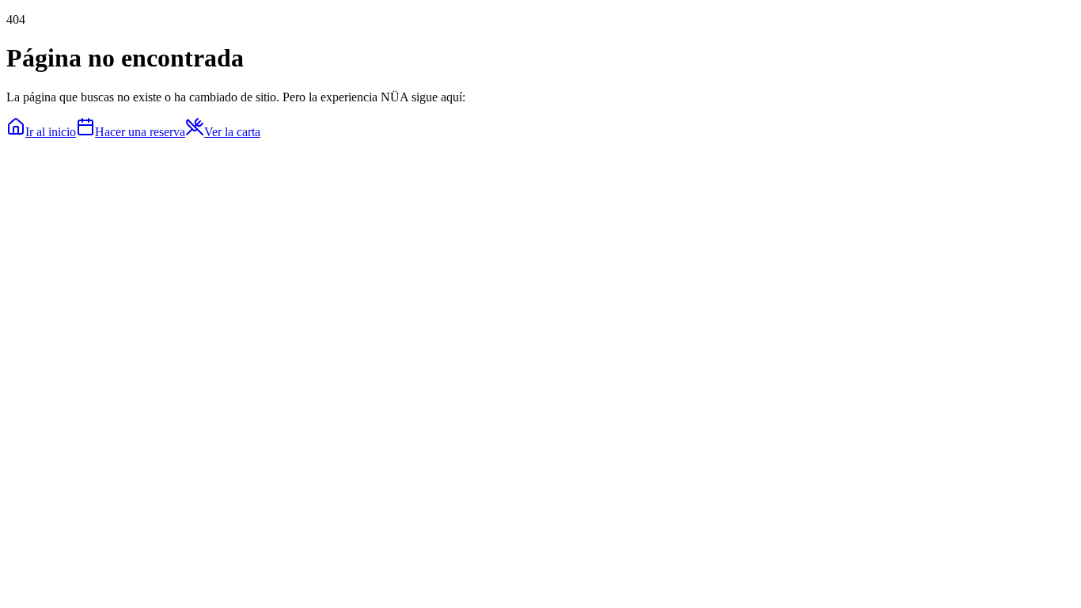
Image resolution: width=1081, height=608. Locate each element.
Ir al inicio (50, 132)
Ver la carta (232, 132)
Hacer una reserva (140, 132)
